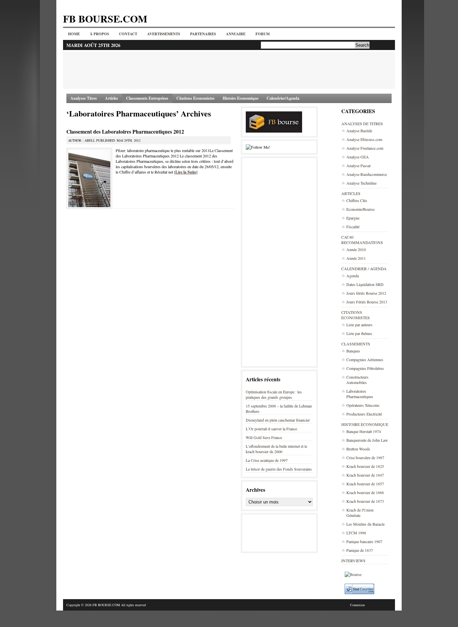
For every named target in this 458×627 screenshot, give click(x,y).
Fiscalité (352, 226)
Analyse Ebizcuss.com (364, 139)
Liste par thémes (359, 333)
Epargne (352, 218)
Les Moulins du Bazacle (365, 524)
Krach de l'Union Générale (360, 512)
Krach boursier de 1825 (365, 466)
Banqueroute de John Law (367, 440)
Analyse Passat (358, 165)
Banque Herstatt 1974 (363, 431)
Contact (128, 34)
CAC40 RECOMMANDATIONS (362, 239)
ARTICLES (350, 193)
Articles (111, 98)
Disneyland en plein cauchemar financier (278, 420)
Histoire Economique (241, 98)
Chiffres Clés (356, 200)
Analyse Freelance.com (364, 148)
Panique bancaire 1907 (364, 541)
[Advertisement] (229, 70)
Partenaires (203, 34)
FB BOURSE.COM (105, 18)
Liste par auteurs (359, 324)
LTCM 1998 (356, 532)
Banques (353, 350)
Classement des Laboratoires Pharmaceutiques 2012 (125, 131)
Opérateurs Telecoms (363, 405)
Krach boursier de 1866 (365, 492)
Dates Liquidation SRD (365, 284)
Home (74, 34)
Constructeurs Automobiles (357, 379)
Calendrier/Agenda (283, 98)
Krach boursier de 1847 (365, 475)
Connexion (357, 604)
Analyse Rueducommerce (366, 174)
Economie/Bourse (360, 209)
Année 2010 (356, 249)
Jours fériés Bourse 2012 (366, 293)
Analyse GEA (357, 156)
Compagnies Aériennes (364, 359)
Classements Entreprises (147, 98)
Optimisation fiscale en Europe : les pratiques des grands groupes (274, 394)
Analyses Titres (83, 98)
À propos (99, 34)
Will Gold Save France (264, 437)
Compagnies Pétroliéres (365, 368)
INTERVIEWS (353, 560)
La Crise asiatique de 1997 (267, 460)
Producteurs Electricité (364, 414)
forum (262, 34)
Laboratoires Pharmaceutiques (359, 393)
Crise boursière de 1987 (365, 457)
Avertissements (163, 34)
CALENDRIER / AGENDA (364, 268)
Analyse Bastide (359, 130)
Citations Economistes (195, 98)
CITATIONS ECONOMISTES (355, 314)
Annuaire (235, 34)
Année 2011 (356, 258)
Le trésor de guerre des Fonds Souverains (279, 469)
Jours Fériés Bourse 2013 (366, 301)
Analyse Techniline (361, 183)
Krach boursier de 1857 (365, 483)
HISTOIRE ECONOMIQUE (364, 424)
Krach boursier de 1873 (365, 501)
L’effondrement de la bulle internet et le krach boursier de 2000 (276, 448)
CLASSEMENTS (355, 343)
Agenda (352, 275)
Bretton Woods (358, 448)
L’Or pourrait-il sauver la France (271, 428)
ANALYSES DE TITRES (362, 123)
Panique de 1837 (359, 550)
